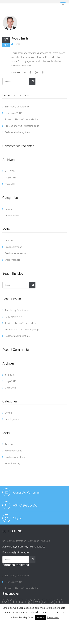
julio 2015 (10, 171)
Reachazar (53, 617)
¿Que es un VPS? (13, 113)
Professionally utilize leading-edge (22, 126)
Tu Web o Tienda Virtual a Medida (21, 119)
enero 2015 (10, 184)
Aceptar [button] (40, 617)
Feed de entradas (13, 247)
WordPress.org (12, 260)
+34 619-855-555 (25, 505)
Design (8, 209)
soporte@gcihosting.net (17, 552)
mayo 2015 (10, 177)
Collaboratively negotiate (17, 132)
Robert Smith (19, 38)
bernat (17, 44)
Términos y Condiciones (17, 106)
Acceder (9, 240)
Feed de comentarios (15, 253)
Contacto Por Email (26, 492)
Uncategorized (12, 215)
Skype (17, 518)
